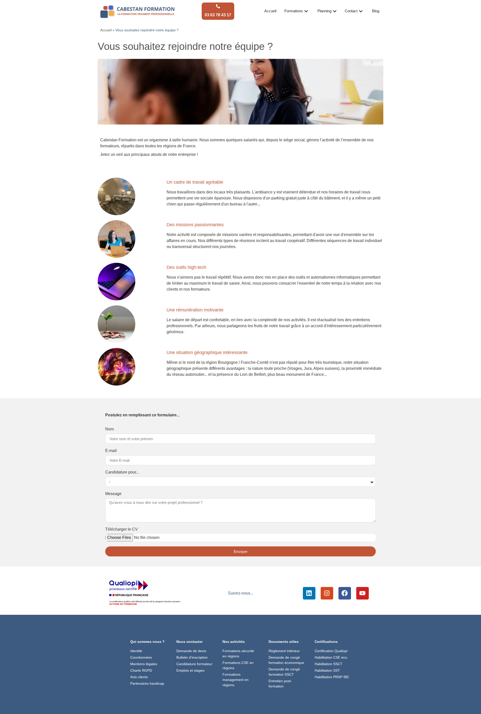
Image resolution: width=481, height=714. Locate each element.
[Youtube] (362, 593)
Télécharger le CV (121, 529)
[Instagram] (327, 593)
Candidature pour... (122, 472)
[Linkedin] (309, 593)
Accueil (105, 30)
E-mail (111, 451)
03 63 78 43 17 (218, 15)
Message (113, 494)
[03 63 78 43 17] (218, 6)
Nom (109, 429)
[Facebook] (344, 593)
